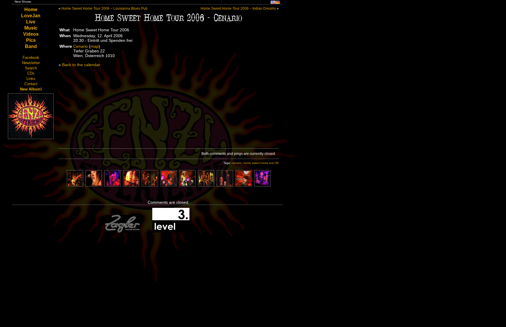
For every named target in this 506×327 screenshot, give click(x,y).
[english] (273, 2)
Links (30, 78)
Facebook (31, 57)
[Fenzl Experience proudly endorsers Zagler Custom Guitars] (122, 231)
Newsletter (31, 63)
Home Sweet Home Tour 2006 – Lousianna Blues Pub (104, 8)
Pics (31, 40)
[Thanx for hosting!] (170, 231)
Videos (31, 34)
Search (31, 68)
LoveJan (30, 15)
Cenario (80, 46)
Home (30, 9)
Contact (30, 84)
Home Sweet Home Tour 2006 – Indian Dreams (238, 8)
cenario (237, 163)
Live (30, 21)
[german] (277, 2)
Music (30, 27)
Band (31, 46)
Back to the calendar (81, 64)
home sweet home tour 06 (261, 163)
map (94, 46)
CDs (31, 73)
